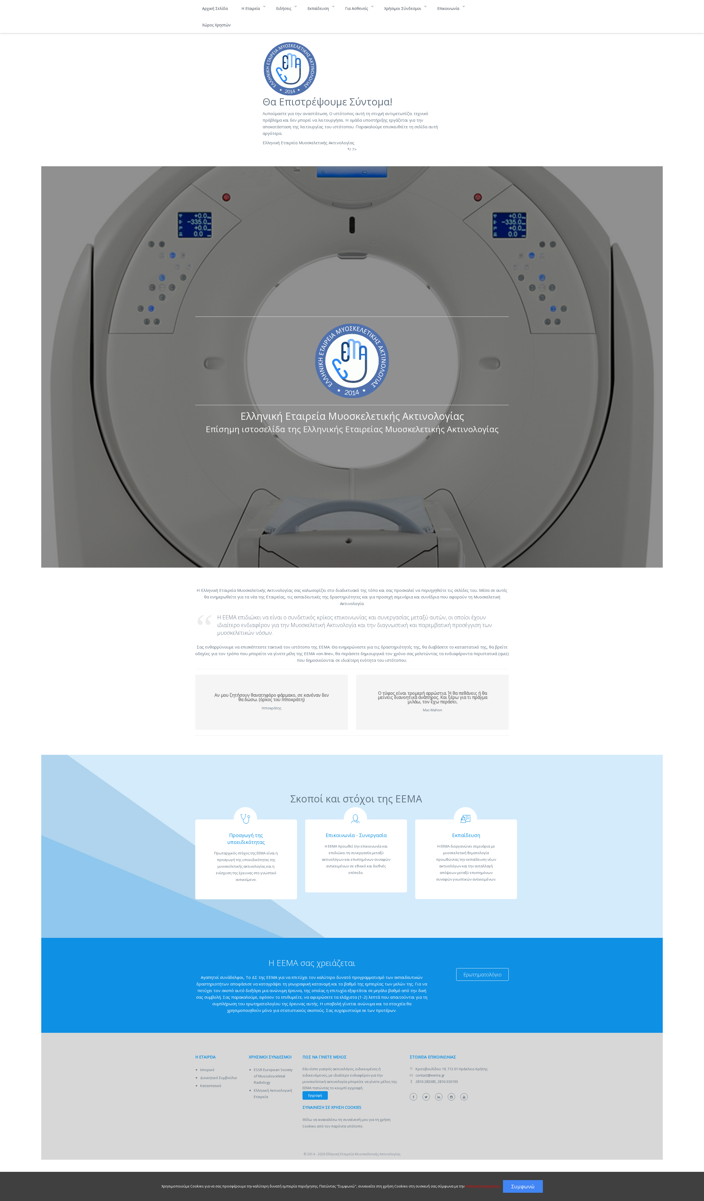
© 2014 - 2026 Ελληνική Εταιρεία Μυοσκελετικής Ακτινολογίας (352, 1154)
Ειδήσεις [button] (284, 8)
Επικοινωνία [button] (448, 8)
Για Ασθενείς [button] (357, 8)
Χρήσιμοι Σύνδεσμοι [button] (403, 8)
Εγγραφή (315, 1095)
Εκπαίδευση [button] (318, 8)
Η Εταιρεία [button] (251, 8)
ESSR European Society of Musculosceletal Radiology (273, 1076)
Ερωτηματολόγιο (482, 974)
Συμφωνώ (523, 1186)
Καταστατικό (210, 1085)
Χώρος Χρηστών (216, 25)
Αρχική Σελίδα (215, 8)
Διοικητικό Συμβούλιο (218, 1077)
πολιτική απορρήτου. (483, 1186)
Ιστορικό (207, 1069)
